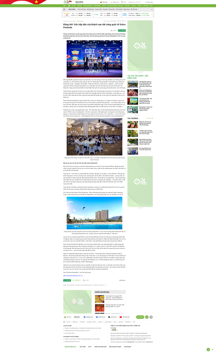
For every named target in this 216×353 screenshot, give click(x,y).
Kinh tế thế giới (82, 9)
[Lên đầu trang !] (212, 349)
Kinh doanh (97, 5)
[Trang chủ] (65, 9)
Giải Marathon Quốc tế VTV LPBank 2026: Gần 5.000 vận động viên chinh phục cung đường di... (145, 84)
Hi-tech (134, 5)
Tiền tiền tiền (133, 9)
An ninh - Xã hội (91, 322)
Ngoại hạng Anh (88, 5)
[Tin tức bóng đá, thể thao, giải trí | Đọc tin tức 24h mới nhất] (67, 2)
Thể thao (145, 5)
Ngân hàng (126, 9)
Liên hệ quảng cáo (70, 346)
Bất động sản (90, 9)
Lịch (125, 2)
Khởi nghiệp (119, 9)
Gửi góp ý (78, 280)
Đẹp (115, 322)
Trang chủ (65, 21)
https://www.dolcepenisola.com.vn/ (72, 275)
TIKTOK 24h (113, 317)
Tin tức (74, 5)
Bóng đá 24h (101, 317)
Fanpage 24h (89, 317)
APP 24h (69, 317)
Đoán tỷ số (116, 2)
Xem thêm (148, 118)
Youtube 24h (126, 317)
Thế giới (139, 5)
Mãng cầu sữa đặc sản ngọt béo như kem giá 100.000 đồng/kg (145, 123)
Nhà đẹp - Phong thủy (109, 9)
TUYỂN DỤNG (127, 346)
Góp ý (90, 346)
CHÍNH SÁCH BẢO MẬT (100, 346)
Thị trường (132, 118)
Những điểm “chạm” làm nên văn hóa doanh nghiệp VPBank (145, 108)
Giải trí (104, 5)
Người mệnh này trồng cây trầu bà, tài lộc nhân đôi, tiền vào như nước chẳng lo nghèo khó (145, 142)
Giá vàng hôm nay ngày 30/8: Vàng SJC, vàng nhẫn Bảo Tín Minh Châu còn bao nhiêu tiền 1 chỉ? (114, 297)
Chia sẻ (123, 30)
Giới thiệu (83, 346)
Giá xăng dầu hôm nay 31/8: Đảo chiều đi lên (145, 149)
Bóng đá (79, 5)
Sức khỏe (127, 5)
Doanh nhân (98, 9)
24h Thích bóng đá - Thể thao (115, 5)
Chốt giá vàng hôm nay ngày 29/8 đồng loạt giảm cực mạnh (115, 305)
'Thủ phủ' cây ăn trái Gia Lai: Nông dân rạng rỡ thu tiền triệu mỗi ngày (146, 132)
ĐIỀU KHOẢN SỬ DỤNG (115, 346)
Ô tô (151, 5)
